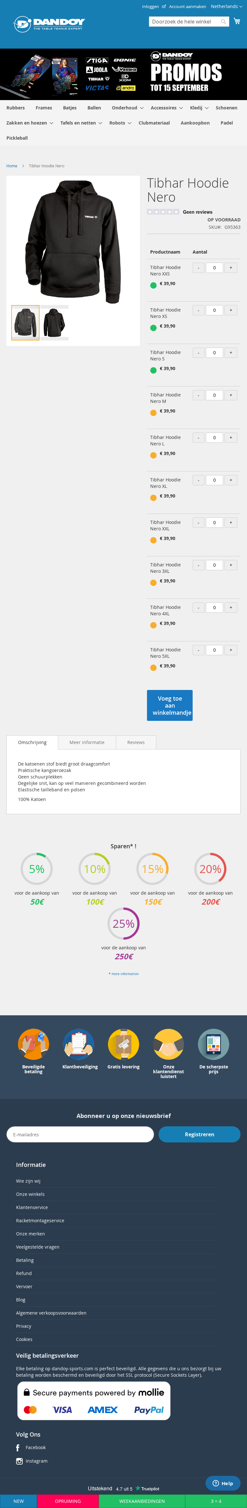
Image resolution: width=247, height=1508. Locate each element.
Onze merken (30, 1234)
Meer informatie (87, 742)
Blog (20, 1300)
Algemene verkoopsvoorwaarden (51, 1313)
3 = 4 (216, 1501)
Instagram (37, 1461)
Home (11, 165)
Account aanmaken (187, 6)
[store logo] (49, 24)
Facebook (36, 1447)
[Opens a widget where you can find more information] (223, 1484)
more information (125, 974)
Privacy (23, 1326)
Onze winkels (30, 1194)
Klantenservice (32, 1207)
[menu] (123, 122)
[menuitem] (16, 107)
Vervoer (24, 1286)
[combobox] (189, 21)
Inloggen (150, 6)
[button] (226, 6)
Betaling (25, 1260)
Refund (24, 1273)
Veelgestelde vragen (37, 1247)
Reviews (136, 742)
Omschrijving (32, 742)
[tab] (32, 742)
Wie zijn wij (28, 1181)
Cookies (24, 1339)
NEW (19, 1501)
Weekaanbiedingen (142, 1501)
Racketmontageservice (40, 1220)
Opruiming (68, 1501)
